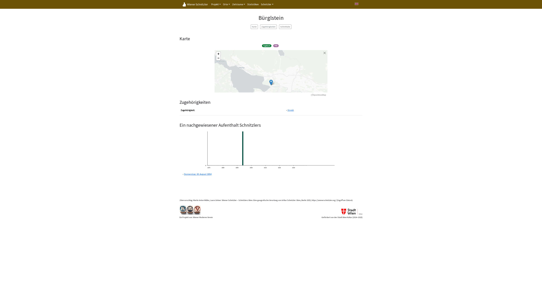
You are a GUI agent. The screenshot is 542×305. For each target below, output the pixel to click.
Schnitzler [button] (266, 4)
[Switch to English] (356, 3)
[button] (271, 82)
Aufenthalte (285, 26)
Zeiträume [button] (237, 4)
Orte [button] (225, 4)
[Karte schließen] (324, 53)
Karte (254, 26)
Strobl (291, 110)
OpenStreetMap (319, 95)
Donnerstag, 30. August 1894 (197, 174)
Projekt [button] (215, 4)
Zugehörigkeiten (268, 26)
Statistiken (253, 4)
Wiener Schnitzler (197, 4)
